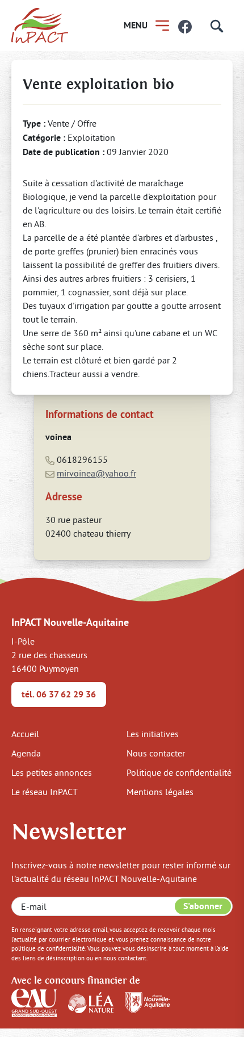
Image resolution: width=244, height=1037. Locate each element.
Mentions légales (160, 791)
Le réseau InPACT (44, 791)
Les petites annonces (51, 772)
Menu (136, 25)
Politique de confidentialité (179, 772)
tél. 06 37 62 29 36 (59, 694)
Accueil (25, 733)
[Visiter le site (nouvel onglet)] (34, 1001)
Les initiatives (153, 733)
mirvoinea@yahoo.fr (96, 473)
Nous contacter (156, 753)
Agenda (26, 753)
